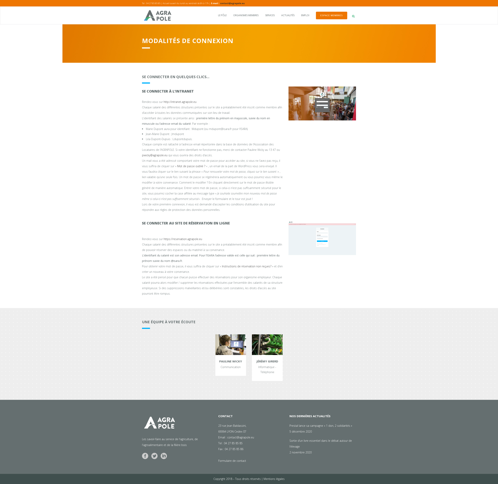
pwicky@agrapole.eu (154, 155)
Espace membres (331, 15)
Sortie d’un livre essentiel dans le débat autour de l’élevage (320, 443)
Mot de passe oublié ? (191, 166)
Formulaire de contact (232, 461)
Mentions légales (274, 479)
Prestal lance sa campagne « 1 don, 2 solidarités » (320, 425)
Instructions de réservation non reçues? (246, 266)
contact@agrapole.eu (232, 3)
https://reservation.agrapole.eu (183, 239)
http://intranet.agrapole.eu (180, 102)
